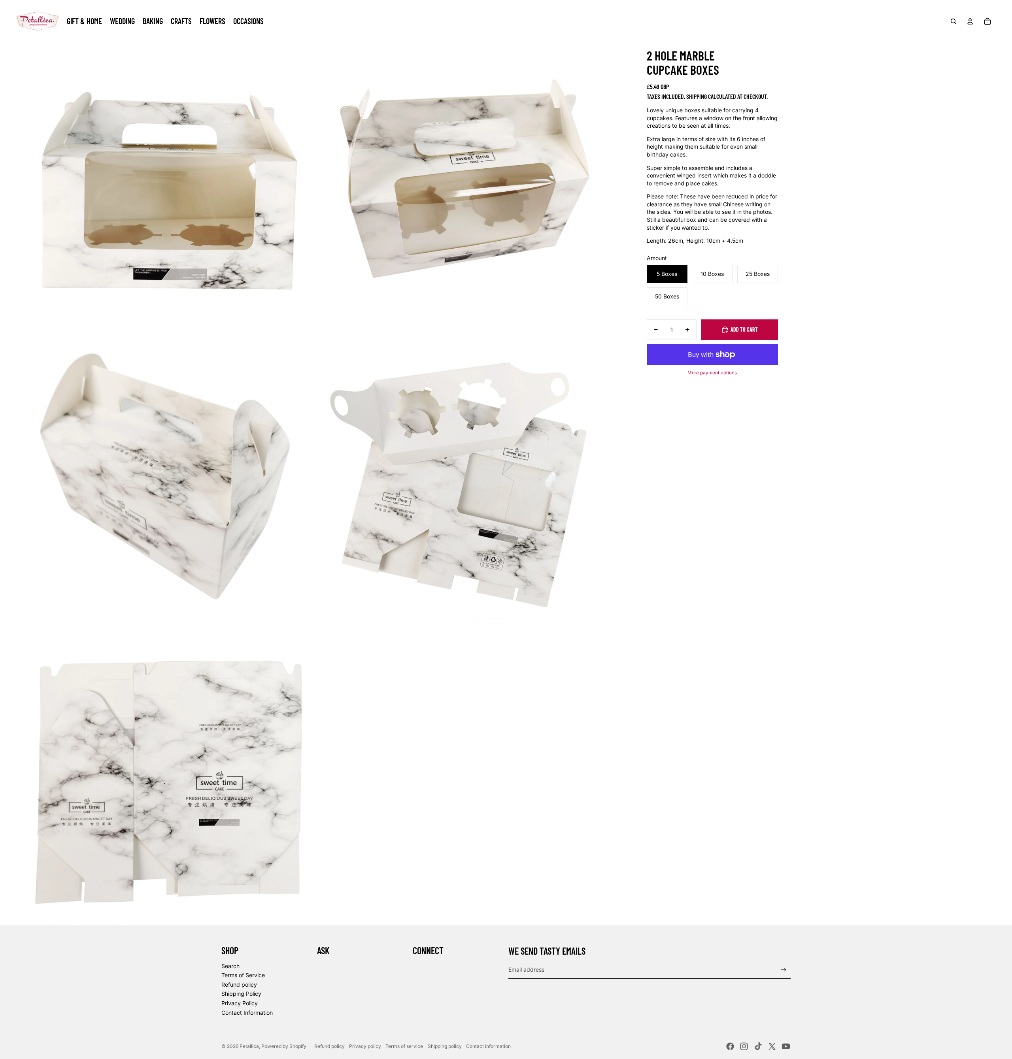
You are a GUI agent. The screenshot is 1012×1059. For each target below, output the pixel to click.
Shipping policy (445, 1046)
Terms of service (404, 1046)
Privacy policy (365, 1046)
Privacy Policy (239, 1003)
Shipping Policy (241, 993)
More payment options (712, 373)
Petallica (249, 1046)
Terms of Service (243, 975)
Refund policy (239, 984)
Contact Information (247, 1012)
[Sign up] (784, 970)
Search (230, 966)
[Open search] (953, 21)
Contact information (488, 1046)
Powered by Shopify (283, 1046)
